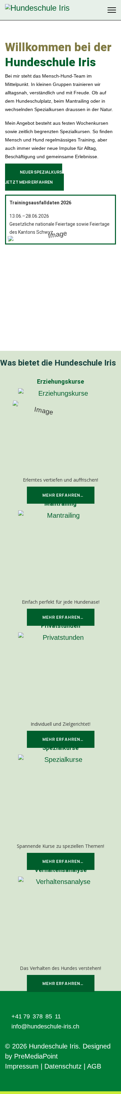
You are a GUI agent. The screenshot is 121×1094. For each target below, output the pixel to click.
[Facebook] (89, 10)
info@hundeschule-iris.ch (45, 1026)
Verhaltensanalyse (61, 870)
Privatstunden (60, 625)
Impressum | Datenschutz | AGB (53, 1066)
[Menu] (112, 10)
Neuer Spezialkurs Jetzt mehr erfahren (33, 177)
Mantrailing (60, 503)
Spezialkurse (60, 748)
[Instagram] (98, 10)
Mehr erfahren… (62, 495)
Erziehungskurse (60, 381)
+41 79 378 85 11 (36, 1016)
